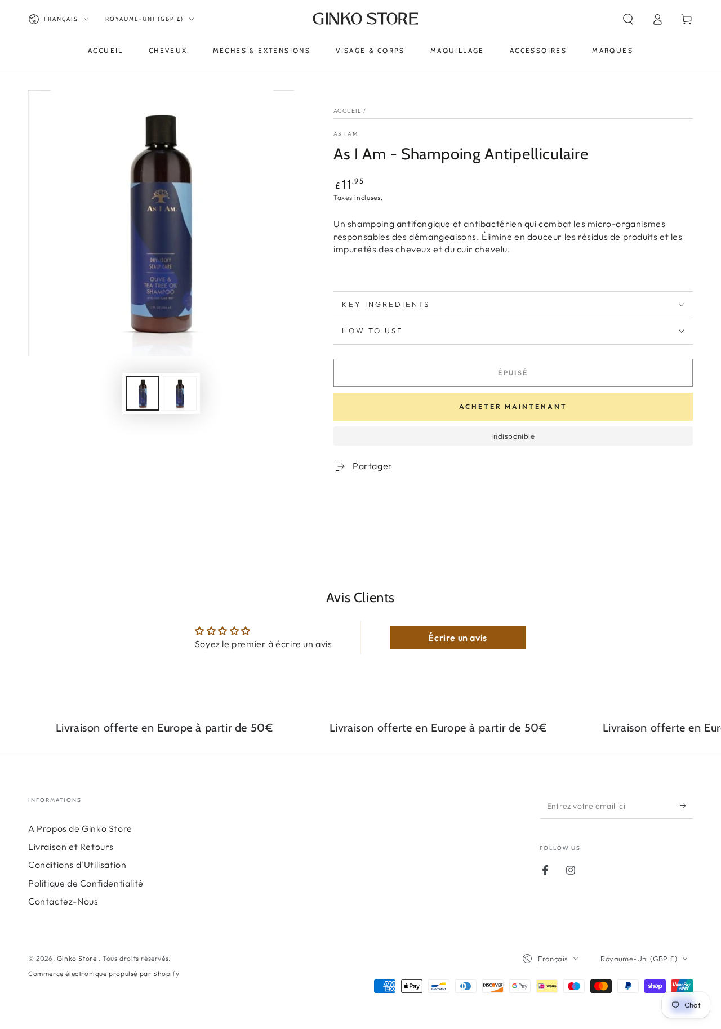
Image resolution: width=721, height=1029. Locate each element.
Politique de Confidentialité (86, 883)
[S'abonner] (686, 806)
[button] (628, 19)
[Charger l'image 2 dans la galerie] (180, 393)
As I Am (345, 133)
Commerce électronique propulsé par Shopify (103, 973)
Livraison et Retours (71, 846)
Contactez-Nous (63, 901)
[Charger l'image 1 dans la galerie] (142, 393)
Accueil (347, 110)
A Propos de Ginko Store (80, 828)
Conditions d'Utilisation (77, 864)
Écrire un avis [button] (457, 637)
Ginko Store (78, 958)
